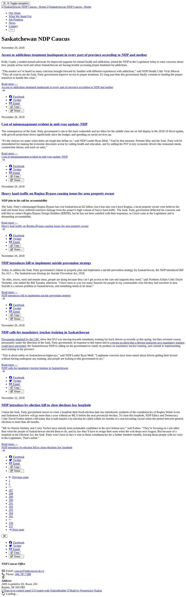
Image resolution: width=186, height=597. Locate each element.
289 (11, 496)
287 (11, 490)
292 (11, 506)
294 (11, 513)
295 (11, 516)
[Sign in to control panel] (16, 590)
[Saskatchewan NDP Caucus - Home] (46, 6)
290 (11, 500)
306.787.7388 (23, 574)
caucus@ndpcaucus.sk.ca (29, 570)
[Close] (4, 536)
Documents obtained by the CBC (20, 339)
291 (11, 503)
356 (11, 523)
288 (11, 493)
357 (11, 526)
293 (11, 510)
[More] (12, 30)
